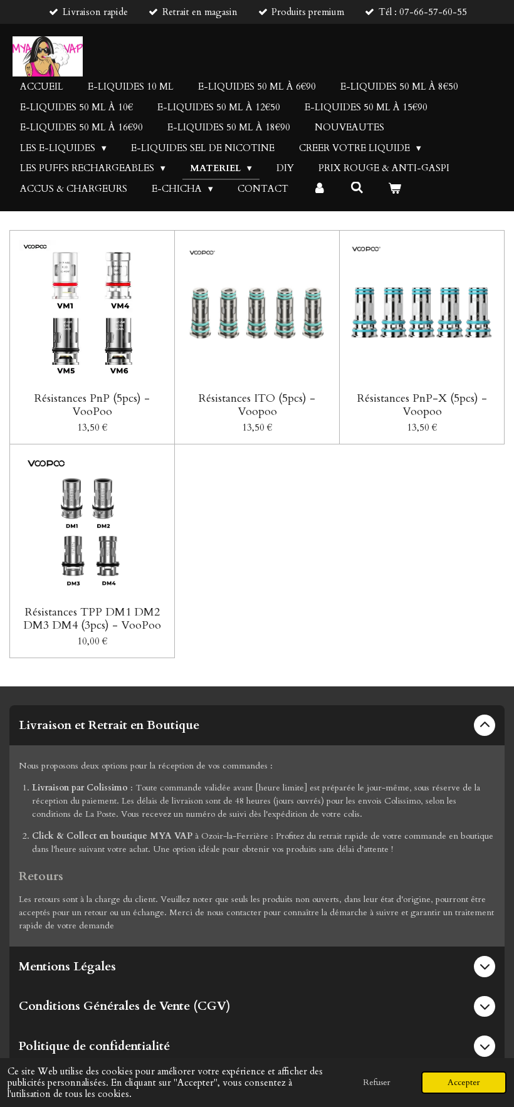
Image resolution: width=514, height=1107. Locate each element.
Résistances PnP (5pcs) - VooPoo (92, 405)
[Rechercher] (357, 188)
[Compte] (319, 189)
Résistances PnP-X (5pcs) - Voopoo (422, 405)
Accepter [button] (464, 1082)
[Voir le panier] (394, 189)
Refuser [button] (377, 1082)
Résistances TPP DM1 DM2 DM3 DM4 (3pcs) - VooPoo (92, 619)
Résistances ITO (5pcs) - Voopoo (257, 405)
